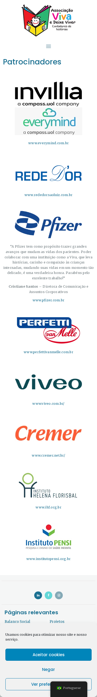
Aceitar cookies (49, 655)
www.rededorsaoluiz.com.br (48, 195)
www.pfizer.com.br (48, 300)
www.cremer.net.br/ (48, 455)
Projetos (57, 621)
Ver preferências (48, 684)
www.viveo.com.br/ (48, 404)
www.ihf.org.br (48, 507)
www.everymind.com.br (48, 143)
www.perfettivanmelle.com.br (48, 352)
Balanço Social (17, 621)
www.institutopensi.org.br (48, 559)
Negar (48, 669)
